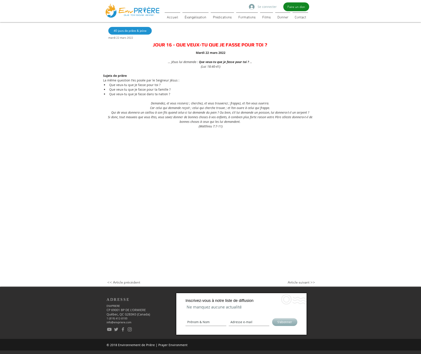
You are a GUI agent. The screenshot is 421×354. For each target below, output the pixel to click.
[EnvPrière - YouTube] (109, 329)
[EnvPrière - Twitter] (116, 329)
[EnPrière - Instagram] (129, 329)
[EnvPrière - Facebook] (123, 329)
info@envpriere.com (119, 322)
